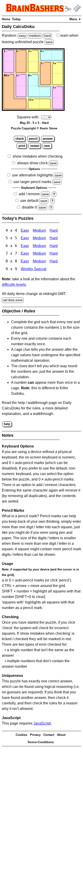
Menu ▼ (75, 19)
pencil (33, 138)
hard (47, 35)
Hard (54, 230)
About (61, 735)
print (21, 145)
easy (22, 35)
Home (6, 19)
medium (35, 35)
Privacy (35, 735)
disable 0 (29, 207)
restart (34, 145)
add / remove (29, 194)
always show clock (32, 163)
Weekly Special (33, 269)
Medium (39, 230)
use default (29, 201)
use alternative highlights (32, 175)
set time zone (13, 300)
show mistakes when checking (37, 156)
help (7, 424)
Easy (25, 230)
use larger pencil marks (32, 182)
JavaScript (42, 723)
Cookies (21, 735)
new (47, 145)
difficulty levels (14, 284)
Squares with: (28, 117)
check (19, 138)
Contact (48, 735)
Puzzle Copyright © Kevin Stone (34, 128)
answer (48, 138)
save (49, 42)
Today (16, 19)
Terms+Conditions (40, 742)
